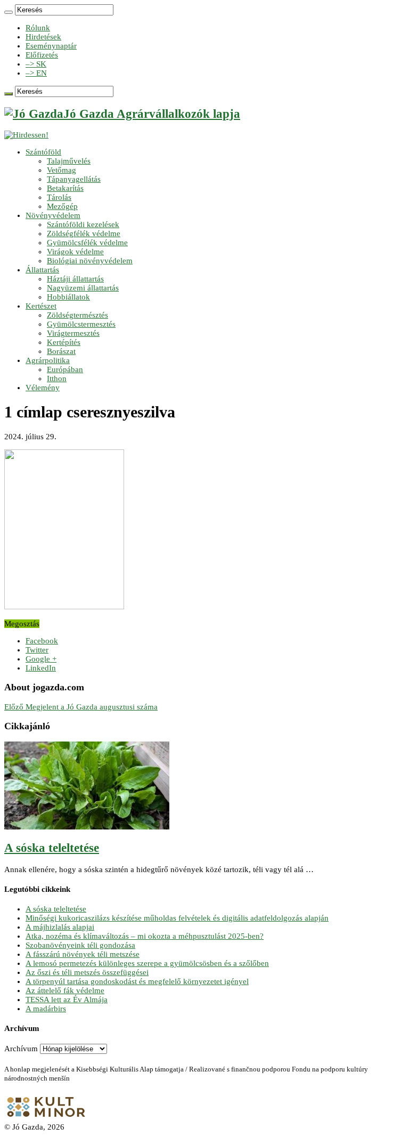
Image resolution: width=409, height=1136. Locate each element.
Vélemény (43, 387)
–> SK (36, 64)
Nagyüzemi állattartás (83, 288)
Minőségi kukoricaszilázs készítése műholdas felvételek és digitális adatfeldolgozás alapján (177, 918)
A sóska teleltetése (51, 848)
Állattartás (42, 269)
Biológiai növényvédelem (90, 260)
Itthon (57, 378)
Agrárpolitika (48, 360)
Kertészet (41, 306)
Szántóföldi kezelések (83, 224)
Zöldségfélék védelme (83, 233)
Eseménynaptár (51, 46)
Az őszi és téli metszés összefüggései (87, 972)
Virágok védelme (75, 251)
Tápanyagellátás (74, 179)
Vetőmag (61, 170)
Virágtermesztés (73, 333)
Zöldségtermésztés (77, 315)
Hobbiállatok (68, 297)
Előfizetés (42, 55)
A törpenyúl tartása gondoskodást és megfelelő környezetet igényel (137, 981)
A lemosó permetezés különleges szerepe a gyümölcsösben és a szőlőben (147, 963)
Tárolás (59, 197)
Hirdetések (43, 37)
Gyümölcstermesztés (81, 324)
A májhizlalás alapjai (60, 927)
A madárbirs (46, 1008)
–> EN (36, 73)
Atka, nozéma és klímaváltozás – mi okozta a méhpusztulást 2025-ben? (145, 936)
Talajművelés (69, 161)
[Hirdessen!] (26, 135)
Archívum (21, 1048)
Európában (65, 369)
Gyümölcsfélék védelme (87, 242)
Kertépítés (63, 342)
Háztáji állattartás (75, 279)
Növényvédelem (53, 215)
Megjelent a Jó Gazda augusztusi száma (81, 707)
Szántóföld (43, 152)
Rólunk (38, 27)
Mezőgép (62, 206)
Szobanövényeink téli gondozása (80, 945)
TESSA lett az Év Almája (67, 999)
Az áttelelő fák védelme (65, 990)
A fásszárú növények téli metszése (83, 954)
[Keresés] (8, 12)
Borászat (61, 351)
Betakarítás (65, 188)
